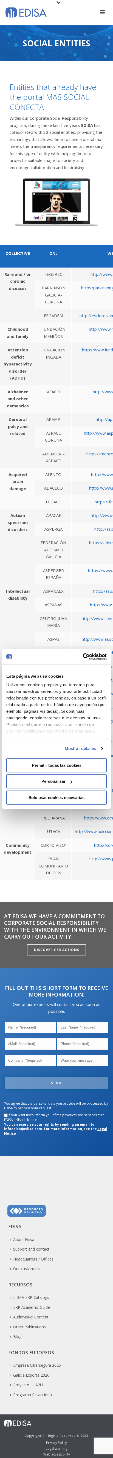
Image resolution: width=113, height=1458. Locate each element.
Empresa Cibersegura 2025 (37, 1365)
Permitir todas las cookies (56, 765)
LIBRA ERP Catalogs (31, 1297)
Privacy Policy (56, 1443)
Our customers (26, 1268)
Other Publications (29, 1326)
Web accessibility (56, 1454)
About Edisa (23, 1239)
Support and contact (31, 1249)
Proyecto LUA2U (28, 1384)
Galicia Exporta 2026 (31, 1375)
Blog (17, 1336)
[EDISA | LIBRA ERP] (18, 1422)
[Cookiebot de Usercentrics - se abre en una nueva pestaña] (83, 656)
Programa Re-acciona (32, 1394)
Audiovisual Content (31, 1317)
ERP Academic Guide (31, 1307)
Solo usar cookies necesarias (56, 797)
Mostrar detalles (80, 748)
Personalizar (53, 781)
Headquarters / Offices (33, 1259)
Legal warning (56, 1448)
